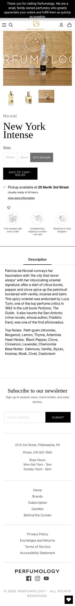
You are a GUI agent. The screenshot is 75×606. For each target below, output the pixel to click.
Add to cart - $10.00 (20, 173)
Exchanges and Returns (37, 540)
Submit (58, 417)
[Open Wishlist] (69, 600)
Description (37, 259)
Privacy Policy (37, 534)
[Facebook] (28, 578)
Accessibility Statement (37, 553)
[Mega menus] (4, 25)
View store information (21, 197)
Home (37, 490)
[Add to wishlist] (8, 208)
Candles (37, 509)
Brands (37, 496)
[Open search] (11, 25)
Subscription (37, 503)
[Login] (61, 25)
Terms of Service (37, 547)
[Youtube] (46, 578)
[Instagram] (37, 578)
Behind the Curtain (37, 515)
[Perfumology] (36, 25)
